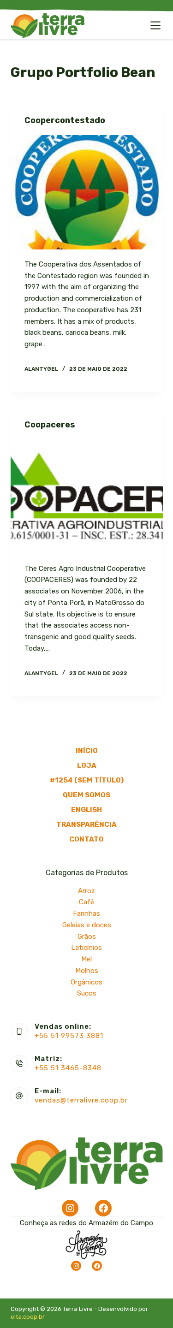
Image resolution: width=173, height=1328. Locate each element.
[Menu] (155, 25)
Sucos (86, 993)
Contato (86, 839)
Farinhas (86, 913)
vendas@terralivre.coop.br (81, 1100)
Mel (86, 959)
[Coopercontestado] (87, 192)
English (86, 810)
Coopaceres (49, 425)
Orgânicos (86, 982)
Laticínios (86, 947)
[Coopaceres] (87, 496)
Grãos (87, 936)
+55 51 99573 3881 (69, 1036)
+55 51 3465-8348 (68, 1068)
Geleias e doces (86, 925)
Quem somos (86, 795)
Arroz (86, 891)
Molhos (86, 970)
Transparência (86, 824)
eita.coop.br (28, 1316)
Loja (86, 765)
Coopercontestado (64, 120)
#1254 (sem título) (87, 780)
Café (86, 902)
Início (87, 751)
